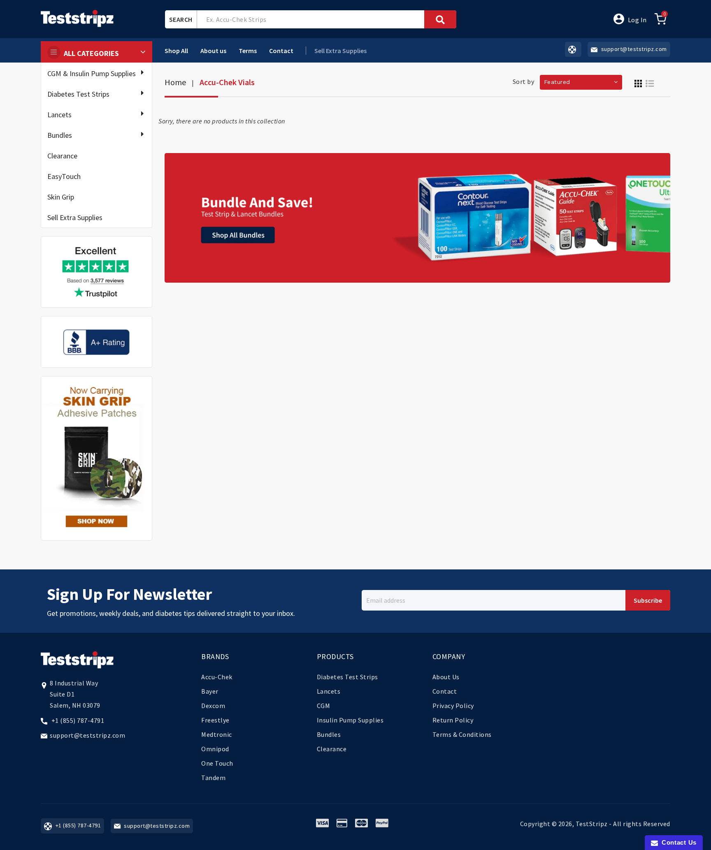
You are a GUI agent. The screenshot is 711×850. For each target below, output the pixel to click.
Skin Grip (60, 197)
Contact (281, 50)
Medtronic (216, 734)
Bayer (209, 691)
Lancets (59, 114)
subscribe (648, 600)
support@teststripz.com (87, 735)
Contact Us (677, 842)
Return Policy (453, 720)
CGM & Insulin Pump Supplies (91, 73)
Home (175, 82)
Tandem (213, 777)
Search (181, 19)
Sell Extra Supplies (74, 217)
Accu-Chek (216, 677)
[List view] (650, 82)
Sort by (523, 81)
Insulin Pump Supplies (350, 720)
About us (213, 50)
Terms (248, 50)
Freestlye (215, 720)
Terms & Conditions (462, 734)
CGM (323, 705)
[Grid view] (638, 82)
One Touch (217, 763)
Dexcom (213, 705)
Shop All (176, 50)
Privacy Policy (453, 705)
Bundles (59, 135)
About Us (446, 677)
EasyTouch (64, 176)
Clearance (62, 155)
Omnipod (215, 749)
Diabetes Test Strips (78, 94)
